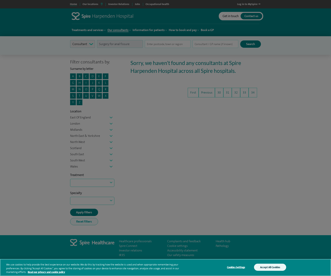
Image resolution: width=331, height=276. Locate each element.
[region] (165, 267)
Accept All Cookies (270, 267)
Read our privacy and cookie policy (46, 272)
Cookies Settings (236, 267)
